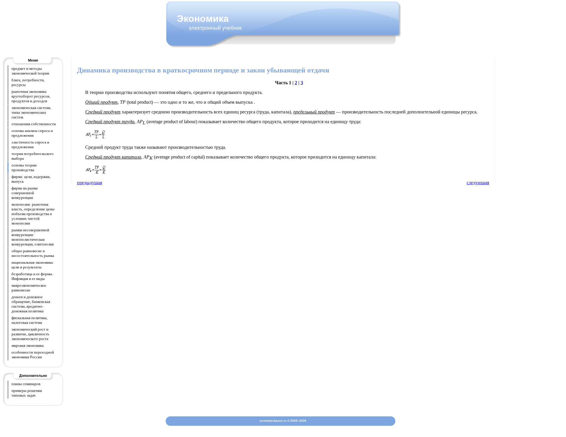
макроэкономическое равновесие (28, 287)
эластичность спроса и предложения (30, 144)
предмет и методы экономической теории (30, 70)
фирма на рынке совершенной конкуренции (24, 193)
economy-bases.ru (273, 420)
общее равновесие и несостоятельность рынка (32, 253)
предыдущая (89, 182)
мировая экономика (27, 345)
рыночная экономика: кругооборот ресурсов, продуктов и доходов (30, 96)
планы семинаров (25, 384)
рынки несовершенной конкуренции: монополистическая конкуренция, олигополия (32, 237)
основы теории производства (24, 167)
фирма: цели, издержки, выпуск (30, 179)
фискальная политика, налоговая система (29, 320)
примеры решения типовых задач (26, 393)
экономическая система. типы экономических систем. (31, 112)
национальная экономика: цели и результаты (32, 264)
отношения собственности (33, 124)
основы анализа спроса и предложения (32, 133)
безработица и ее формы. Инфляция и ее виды (32, 276)
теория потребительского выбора (32, 156)
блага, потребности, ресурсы (28, 82)
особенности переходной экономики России (32, 354)
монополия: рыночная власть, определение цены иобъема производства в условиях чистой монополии (33, 213)
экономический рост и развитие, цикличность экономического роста (30, 334)
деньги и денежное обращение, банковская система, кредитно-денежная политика (30, 304)
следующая (478, 182)
